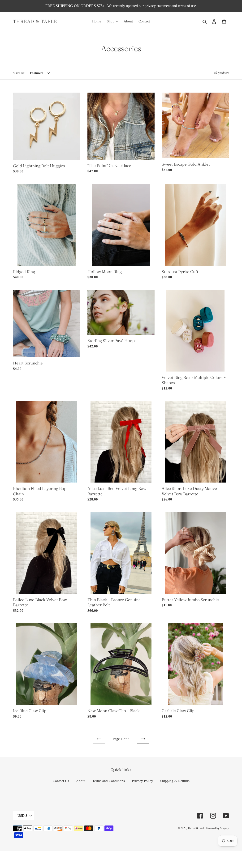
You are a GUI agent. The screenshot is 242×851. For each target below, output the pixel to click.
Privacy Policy (142, 781)
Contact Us (61, 781)
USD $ (22, 815)
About (80, 781)
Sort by (19, 73)
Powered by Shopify (217, 828)
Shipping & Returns (175, 781)
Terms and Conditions (108, 781)
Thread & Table (35, 21)
